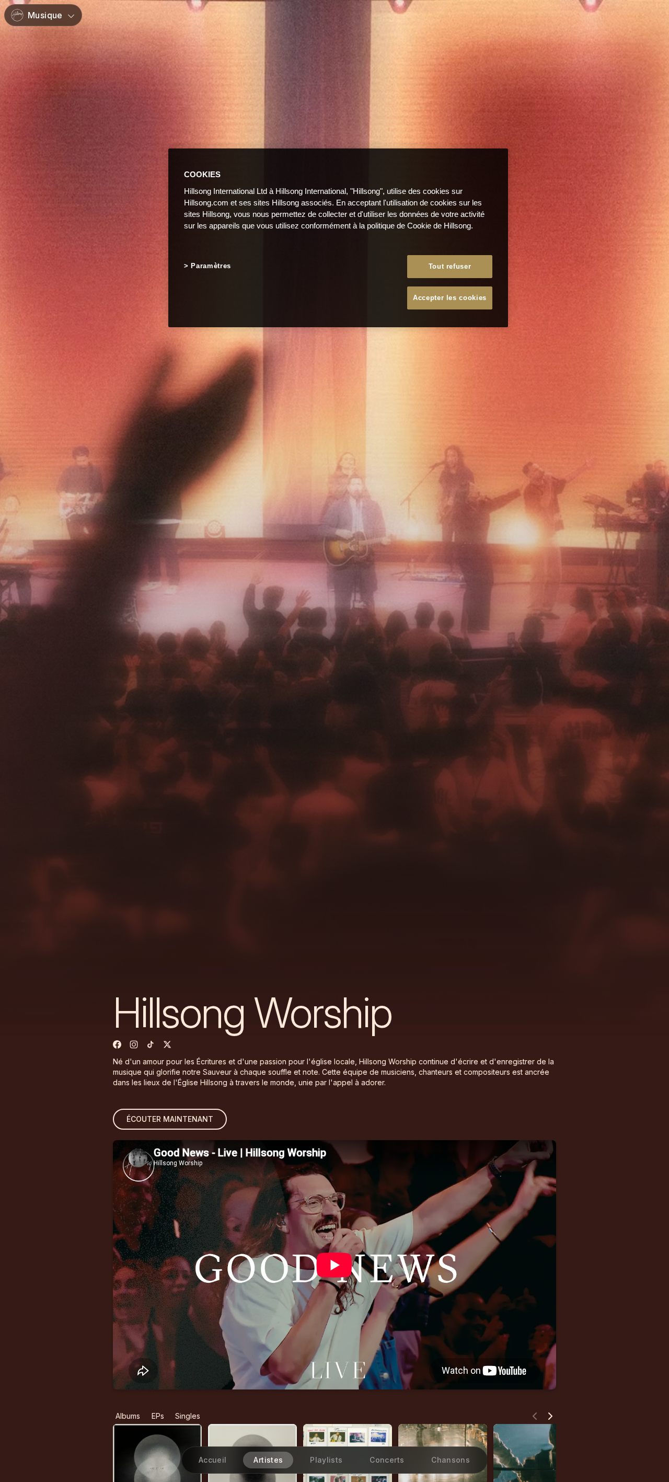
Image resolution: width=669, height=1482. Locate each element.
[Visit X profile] (167, 1044)
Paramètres (211, 265)
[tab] (127, 1416)
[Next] (550, 1416)
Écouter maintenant (169, 1119)
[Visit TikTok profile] (150, 1044)
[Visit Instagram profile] (134, 1044)
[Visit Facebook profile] (117, 1044)
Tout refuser (450, 266)
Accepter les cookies (450, 297)
